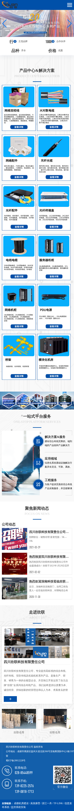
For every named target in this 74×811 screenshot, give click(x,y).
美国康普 (35, 803)
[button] (4, 23)
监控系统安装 (18, 807)
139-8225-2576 (24, 786)
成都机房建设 (21, 803)
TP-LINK (58, 803)
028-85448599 (24, 772)
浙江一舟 (47, 803)
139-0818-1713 (24, 791)
